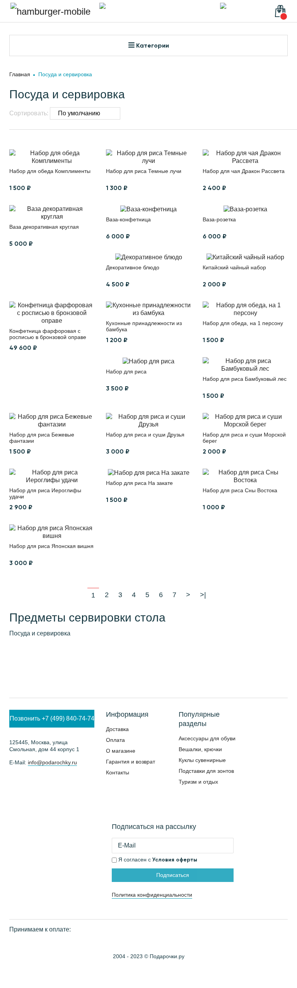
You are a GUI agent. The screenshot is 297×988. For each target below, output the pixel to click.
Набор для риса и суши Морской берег (244, 438)
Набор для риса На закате (139, 483)
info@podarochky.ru (52, 762)
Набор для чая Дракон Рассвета (244, 171)
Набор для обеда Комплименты (49, 171)
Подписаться (172, 875)
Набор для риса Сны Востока (240, 490)
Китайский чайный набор (234, 267)
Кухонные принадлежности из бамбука (144, 326)
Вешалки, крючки (200, 749)
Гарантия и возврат (130, 762)
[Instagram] (34, 783)
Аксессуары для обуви (207, 738)
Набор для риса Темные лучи (143, 171)
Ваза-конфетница (128, 219)
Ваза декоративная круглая (44, 227)
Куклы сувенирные (202, 760)
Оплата (115, 740)
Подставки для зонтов (206, 771)
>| (203, 595)
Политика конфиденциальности (152, 895)
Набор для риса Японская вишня (51, 546)
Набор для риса (126, 371)
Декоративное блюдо (132, 267)
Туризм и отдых (198, 782)
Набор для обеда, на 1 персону (243, 323)
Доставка (117, 729)
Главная (19, 74)
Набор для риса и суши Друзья (145, 435)
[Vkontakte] (13, 783)
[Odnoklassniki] (75, 783)
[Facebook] (54, 783)
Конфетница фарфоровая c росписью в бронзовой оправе (47, 334)
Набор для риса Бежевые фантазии (41, 438)
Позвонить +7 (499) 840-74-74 (52, 718)
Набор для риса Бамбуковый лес (245, 379)
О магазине (120, 751)
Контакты (117, 772)
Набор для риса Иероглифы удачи (45, 493)
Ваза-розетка (219, 219)
